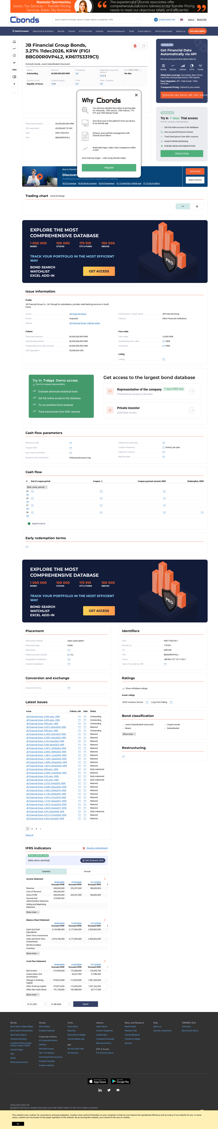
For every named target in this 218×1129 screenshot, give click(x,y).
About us (180, 31)
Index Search (101, 1026)
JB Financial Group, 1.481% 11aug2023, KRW (46, 755)
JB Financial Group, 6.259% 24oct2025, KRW (46, 737)
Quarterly (46, 871)
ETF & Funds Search (104, 1053)
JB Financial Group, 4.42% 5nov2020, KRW (45, 818)
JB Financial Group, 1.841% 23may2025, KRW (46, 766)
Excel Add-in (144, 31)
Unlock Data (182, 153)
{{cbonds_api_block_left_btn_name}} (182, 95)
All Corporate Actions (48, 1040)
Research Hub (131, 1031)
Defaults (42, 1044)
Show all (29, 835)
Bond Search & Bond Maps (21, 1026)
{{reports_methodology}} (97, 848)
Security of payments (162, 1031)
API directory (73, 1053)
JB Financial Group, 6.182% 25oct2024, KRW (46, 734)
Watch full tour (195, 180)
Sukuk (13, 1058)
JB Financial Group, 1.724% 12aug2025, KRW (46, 759)
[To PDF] (135, 46)
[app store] (98, 1081)
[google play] (120, 1081)
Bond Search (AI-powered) (21, 1031)
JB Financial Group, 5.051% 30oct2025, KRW (46, 727)
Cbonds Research (132, 1035)
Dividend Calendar (47, 1031)
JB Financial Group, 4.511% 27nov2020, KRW (46, 815)
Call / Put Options (46, 1053)
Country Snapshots (104, 1031)
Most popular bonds (19, 1062)
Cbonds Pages (16, 1050)
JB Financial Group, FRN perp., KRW (42, 723)
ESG (12, 1054)
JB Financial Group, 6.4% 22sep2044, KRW (45, 811)
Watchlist (72, 1031)
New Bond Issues (46, 1049)
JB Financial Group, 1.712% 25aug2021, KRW (46, 801)
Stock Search (44, 1026)
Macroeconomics (103, 1043)
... (14, 91)
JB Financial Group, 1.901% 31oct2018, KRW (46, 797)
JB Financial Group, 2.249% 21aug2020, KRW (46, 773)
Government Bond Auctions (51, 1057)
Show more (31, 912)
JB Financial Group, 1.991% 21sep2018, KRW (46, 804)
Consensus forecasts (105, 1039)
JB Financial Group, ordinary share (84, 323)
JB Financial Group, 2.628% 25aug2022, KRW (46, 787)
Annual (87, 871)
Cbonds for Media (132, 1039)
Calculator (186, 1026)
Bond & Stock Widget (76, 1035)
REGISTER (201, 19)
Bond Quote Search (18, 1035)
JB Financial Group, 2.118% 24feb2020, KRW (46, 794)
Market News (130, 1026)
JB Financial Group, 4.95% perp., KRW (43, 716)
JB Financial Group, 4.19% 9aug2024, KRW (45, 741)
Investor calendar (46, 1065)
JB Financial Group (77, 314)
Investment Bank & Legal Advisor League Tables (20, 1044)
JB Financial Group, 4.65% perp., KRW (43, 720)
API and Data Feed (76, 1049)
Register (109, 167)
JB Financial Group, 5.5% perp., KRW (42, 776)
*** (77, 73)
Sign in (191, 19)
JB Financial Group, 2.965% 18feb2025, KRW (46, 751)
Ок (18, 1124)
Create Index (101, 1035)
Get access (195, 171)
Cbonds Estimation (18, 1039)
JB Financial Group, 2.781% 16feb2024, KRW (46, 748)
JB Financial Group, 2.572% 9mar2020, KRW (46, 783)
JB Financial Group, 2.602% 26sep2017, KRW (46, 808)
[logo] (24, 19)
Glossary (128, 1043)
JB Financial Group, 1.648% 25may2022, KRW (46, 762)
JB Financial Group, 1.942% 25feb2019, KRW (46, 790)
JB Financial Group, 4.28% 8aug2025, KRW (45, 744)
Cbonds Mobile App (76, 1039)
